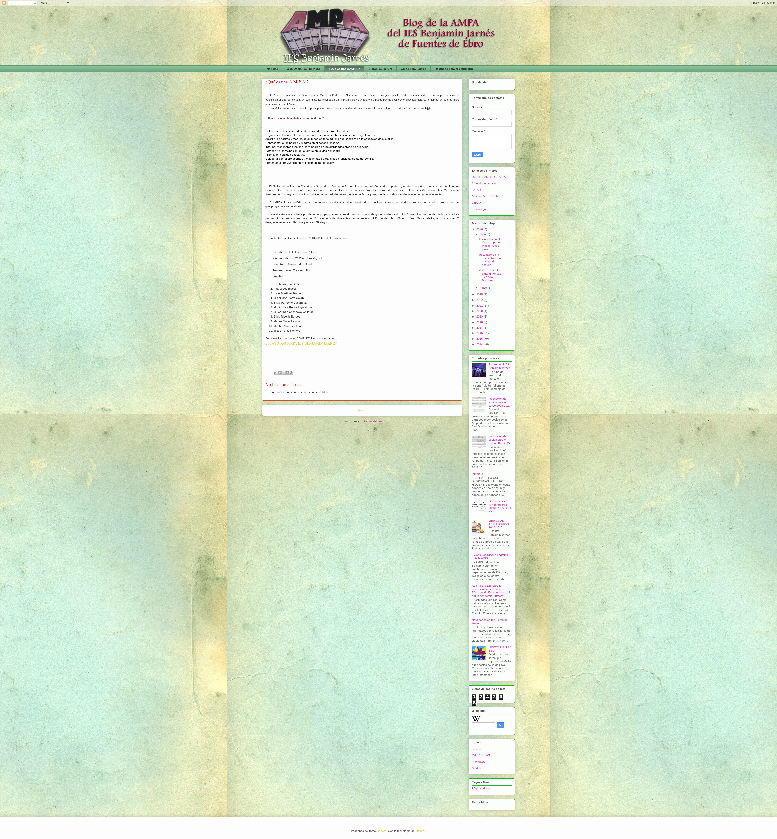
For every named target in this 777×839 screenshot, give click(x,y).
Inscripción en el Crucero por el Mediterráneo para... (489, 244)
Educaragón (479, 209)
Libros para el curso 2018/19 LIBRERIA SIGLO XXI (500, 506)
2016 (480, 333)
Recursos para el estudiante (454, 68)
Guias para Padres (413, 68)
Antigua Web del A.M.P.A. (488, 196)
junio (483, 234)
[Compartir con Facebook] (287, 373)
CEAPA (476, 202)
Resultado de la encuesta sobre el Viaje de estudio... (490, 259)
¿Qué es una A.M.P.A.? (344, 68)
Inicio (362, 410)
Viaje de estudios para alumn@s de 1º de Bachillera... (490, 275)
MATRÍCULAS (481, 755)
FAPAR (476, 189)
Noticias (272, 68)
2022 (480, 300)
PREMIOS (478, 761)
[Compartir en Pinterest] (291, 373)
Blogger (420, 830)
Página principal (482, 788)
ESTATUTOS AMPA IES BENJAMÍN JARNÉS (301, 343)
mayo (484, 287)
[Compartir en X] (283, 373)
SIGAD (476, 768)
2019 (480, 316)
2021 (480, 305)
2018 (480, 322)
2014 (480, 344)
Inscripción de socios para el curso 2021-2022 (500, 440)
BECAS (476, 748)
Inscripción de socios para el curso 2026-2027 (500, 402)
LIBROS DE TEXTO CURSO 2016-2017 (499, 524)
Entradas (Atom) (371, 421)
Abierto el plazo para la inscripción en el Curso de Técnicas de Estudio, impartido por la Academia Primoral (491, 590)
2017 (480, 327)
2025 (480, 294)
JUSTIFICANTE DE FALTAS (489, 176)
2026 (480, 229)
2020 (480, 311)
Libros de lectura (380, 68)
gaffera (381, 830)
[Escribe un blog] (280, 373)
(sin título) (478, 473)
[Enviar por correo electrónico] (276, 373)
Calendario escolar (484, 183)
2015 (480, 338)
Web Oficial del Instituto (303, 68)
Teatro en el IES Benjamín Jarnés (499, 366)
